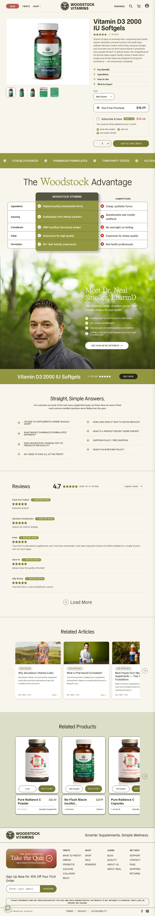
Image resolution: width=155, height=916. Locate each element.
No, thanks (107, 496)
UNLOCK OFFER (107, 478)
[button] (7, 908)
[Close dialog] (132, 417)
